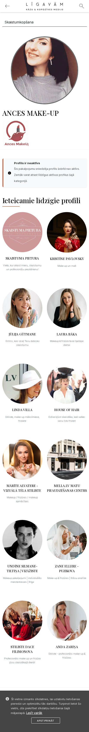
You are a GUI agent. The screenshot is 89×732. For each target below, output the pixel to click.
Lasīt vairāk (34, 713)
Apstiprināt (45, 720)
